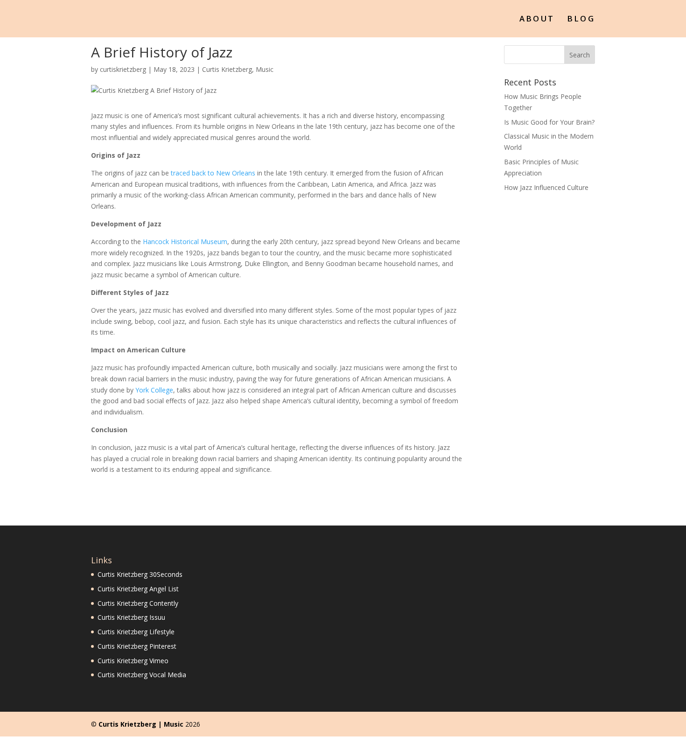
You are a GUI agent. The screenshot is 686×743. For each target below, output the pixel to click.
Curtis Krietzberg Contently (138, 603)
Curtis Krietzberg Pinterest (137, 646)
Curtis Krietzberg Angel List (138, 588)
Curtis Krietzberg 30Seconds (140, 574)
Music (264, 69)
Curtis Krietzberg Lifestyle (136, 631)
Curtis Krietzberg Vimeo (133, 660)
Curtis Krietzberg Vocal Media (142, 674)
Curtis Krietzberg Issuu (131, 617)
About (537, 19)
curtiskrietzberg (123, 69)
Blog (581, 19)
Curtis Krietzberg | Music (140, 724)
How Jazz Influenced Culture (546, 187)
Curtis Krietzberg (227, 69)
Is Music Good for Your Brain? (549, 122)
